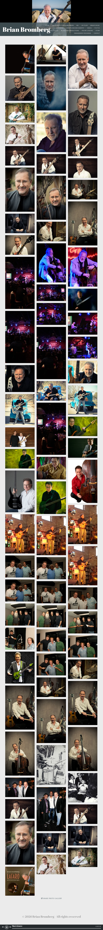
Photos (97, 28)
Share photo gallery (52, 898)
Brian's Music (95, 25)
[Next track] (10, 927)
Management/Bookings (82, 33)
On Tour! (84, 25)
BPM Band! (60, 28)
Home (47, 25)
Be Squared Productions (70, 30)
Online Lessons (87, 30)
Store (98, 30)
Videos (89, 28)
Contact (97, 33)
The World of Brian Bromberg (63, 25)
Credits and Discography (75, 28)
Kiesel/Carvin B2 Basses (49, 30)
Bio (77, 25)
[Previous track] (3, 927)
